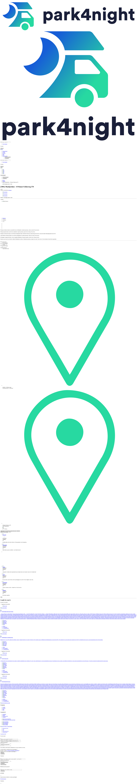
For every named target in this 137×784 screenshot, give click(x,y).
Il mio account (5, 156)
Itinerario (4, 218)
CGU (3, 729)
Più (3, 221)
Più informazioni (3, 778)
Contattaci (4, 714)
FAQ (3, 155)
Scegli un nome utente (4, 739)
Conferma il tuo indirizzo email (5, 741)
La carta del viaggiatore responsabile (13, 750)
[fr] (3, 169)
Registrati (2, 752)
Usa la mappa (5, 162)
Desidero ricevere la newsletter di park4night (8, 751)
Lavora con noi (5, 716)
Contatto (4, 220)
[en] (3, 170)
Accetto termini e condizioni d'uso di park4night (8, 749)
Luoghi (4, 152)
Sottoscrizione (5, 151)
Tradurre (4, 539)
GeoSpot (4, 717)
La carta (4, 153)
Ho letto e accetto (9, 750)
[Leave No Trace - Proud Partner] (6, 726)
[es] (3, 172)
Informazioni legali (5, 728)
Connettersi (7, 158)
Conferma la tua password (4, 744)
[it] (1, 167)
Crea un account (7, 157)
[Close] (0, 738)
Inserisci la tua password (4, 760)
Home (4, 180)
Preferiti (4, 219)
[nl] (3, 173)
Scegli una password (3, 742)
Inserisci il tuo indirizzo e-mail (5, 740)
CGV (3, 730)
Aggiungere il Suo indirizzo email (6, 769)
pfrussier (10, 190)
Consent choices (5, 732)
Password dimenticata (4, 762)
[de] (3, 171)
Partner (4, 715)
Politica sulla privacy (6, 731)
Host (3, 154)
